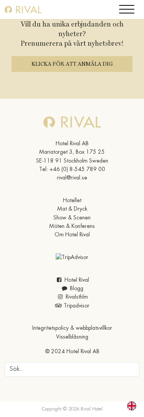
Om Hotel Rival (72, 235)
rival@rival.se (72, 178)
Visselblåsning (72, 337)
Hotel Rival (76, 280)
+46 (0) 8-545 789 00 (77, 169)
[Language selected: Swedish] (127, 405)
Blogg (75, 289)
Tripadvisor (75, 306)
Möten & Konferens (72, 226)
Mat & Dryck (72, 209)
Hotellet (72, 201)
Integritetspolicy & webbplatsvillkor (72, 328)
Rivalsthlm (76, 297)
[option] (133, 405)
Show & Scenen (72, 218)
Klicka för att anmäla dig (72, 64)
